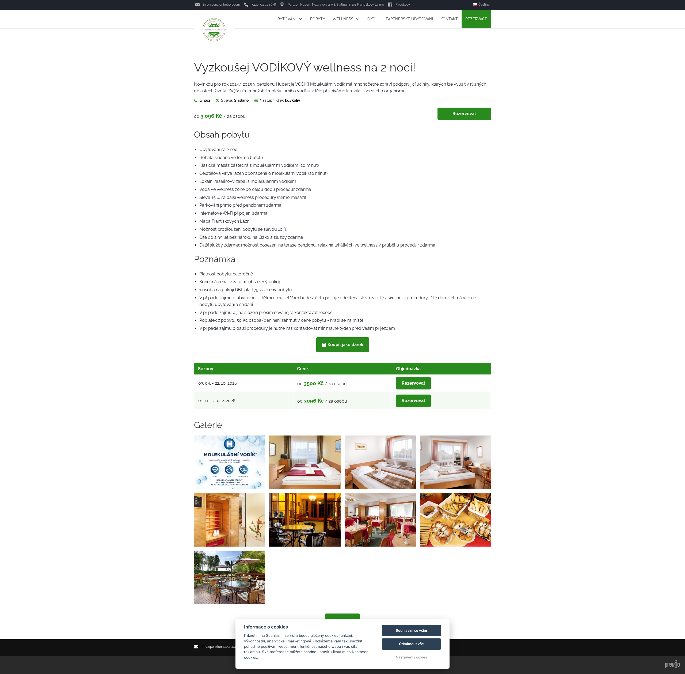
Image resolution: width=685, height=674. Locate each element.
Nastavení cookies (411, 657)
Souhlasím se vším (411, 630)
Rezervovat (464, 113)
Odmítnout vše (411, 644)
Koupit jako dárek (345, 344)
